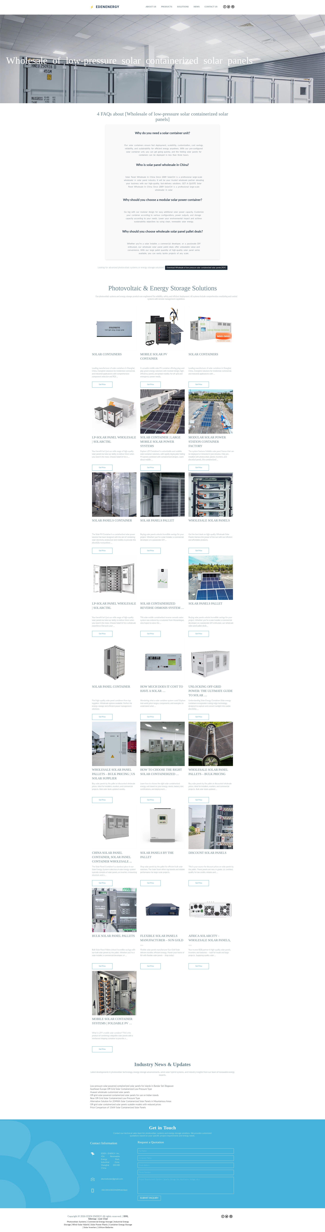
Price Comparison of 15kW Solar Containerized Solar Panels (118, 1107)
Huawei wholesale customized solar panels (110, 1092)
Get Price (102, 384)
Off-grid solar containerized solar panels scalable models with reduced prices (125, 1104)
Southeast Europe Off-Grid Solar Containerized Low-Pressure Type (121, 1089)
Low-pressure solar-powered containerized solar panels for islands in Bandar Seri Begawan (132, 1086)
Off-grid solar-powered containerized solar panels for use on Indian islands (124, 1095)
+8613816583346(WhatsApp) (114, 1190)
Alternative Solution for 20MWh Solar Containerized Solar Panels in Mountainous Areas (130, 1101)
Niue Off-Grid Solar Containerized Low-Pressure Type (115, 1098)
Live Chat (103, 1219)
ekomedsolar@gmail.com (112, 1179)
